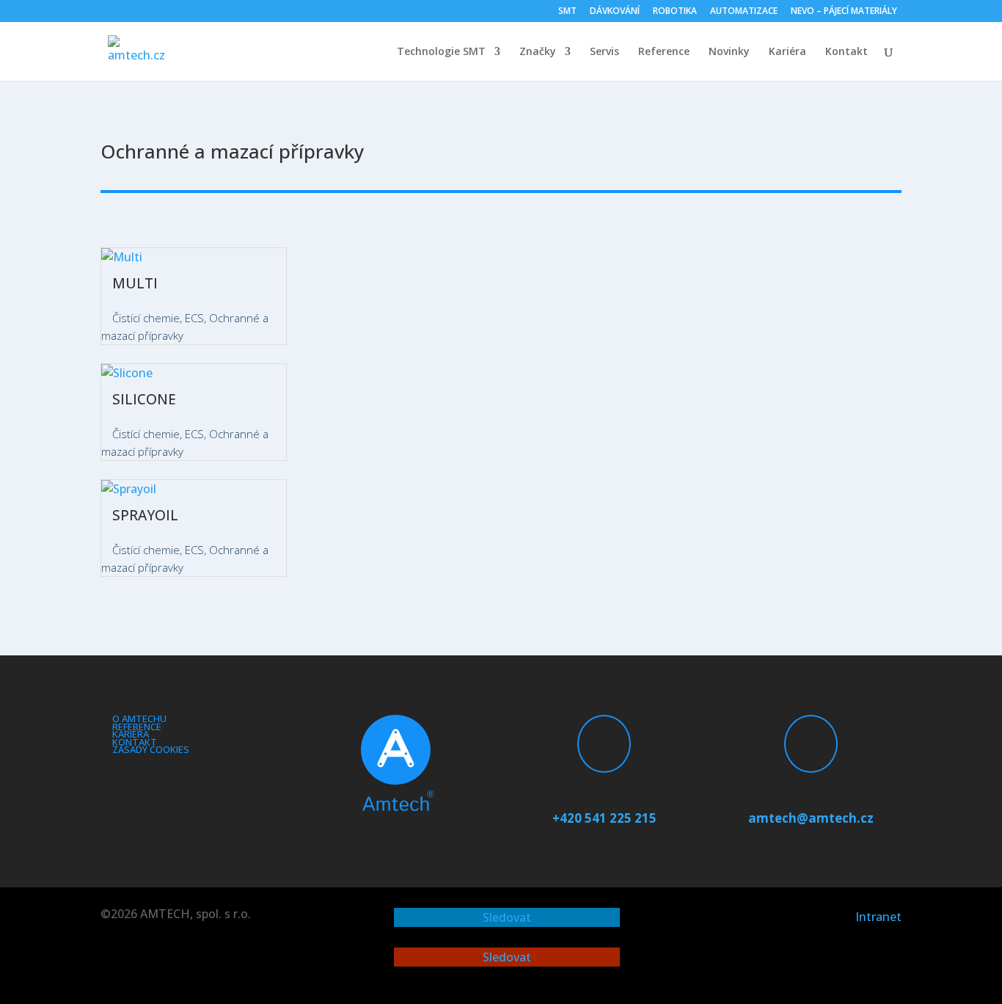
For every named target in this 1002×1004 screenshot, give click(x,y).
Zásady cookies (150, 749)
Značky (537, 52)
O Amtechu (139, 718)
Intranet (878, 917)
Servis (604, 52)
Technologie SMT (441, 52)
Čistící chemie (146, 317)
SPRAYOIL (145, 515)
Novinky (729, 52)
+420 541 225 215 (604, 818)
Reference (664, 52)
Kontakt (846, 52)
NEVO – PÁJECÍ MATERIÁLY (844, 12)
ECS (194, 317)
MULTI (135, 283)
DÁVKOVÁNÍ (615, 12)
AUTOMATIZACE (744, 12)
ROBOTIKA (675, 12)
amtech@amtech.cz (811, 818)
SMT (567, 12)
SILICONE (144, 399)
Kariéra (787, 52)
